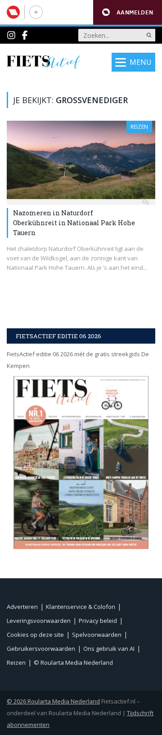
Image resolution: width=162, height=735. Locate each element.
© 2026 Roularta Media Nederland (53, 701)
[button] (127, 12)
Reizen (139, 127)
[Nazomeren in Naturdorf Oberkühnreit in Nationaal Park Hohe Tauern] (81, 160)
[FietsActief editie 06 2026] (81, 462)
